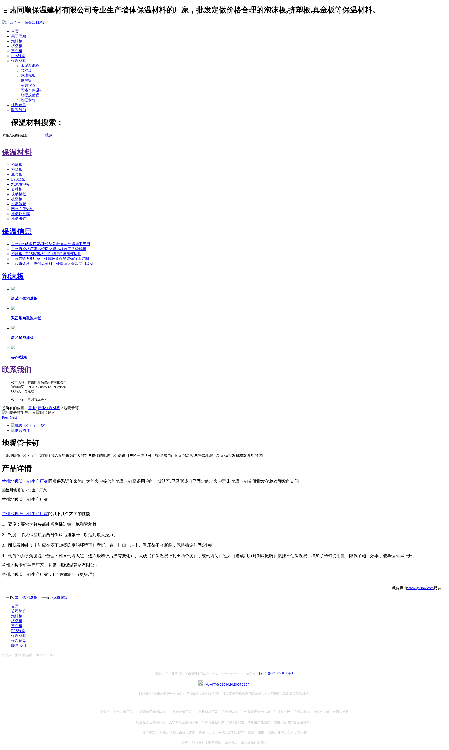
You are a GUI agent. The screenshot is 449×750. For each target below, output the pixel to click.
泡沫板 (16, 41)
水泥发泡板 (30, 66)
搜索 (49, 135)
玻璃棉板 (28, 75)
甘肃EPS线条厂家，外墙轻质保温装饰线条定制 (50, 259)
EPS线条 (18, 56)
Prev (5, 417)
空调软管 (28, 85)
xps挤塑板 (59, 598)
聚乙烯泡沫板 (26, 598)
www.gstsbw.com (420, 588)
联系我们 (18, 110)
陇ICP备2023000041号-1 (276, 673)
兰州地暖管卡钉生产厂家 (25, 513)
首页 (15, 31)
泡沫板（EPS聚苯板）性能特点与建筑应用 (46, 254)
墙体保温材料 (49, 408)
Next (13, 417)
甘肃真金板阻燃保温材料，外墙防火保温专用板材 (52, 264)
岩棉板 (26, 71)
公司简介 (18, 611)
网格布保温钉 (32, 90)
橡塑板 (26, 80)
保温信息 (18, 105)
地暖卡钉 (28, 100)
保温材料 (18, 61)
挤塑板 (16, 46)
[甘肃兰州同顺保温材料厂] (24, 23)
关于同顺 (18, 36)
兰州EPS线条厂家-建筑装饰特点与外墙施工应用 (50, 244)
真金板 (16, 51)
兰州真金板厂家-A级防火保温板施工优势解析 (48, 249)
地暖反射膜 (30, 95)
